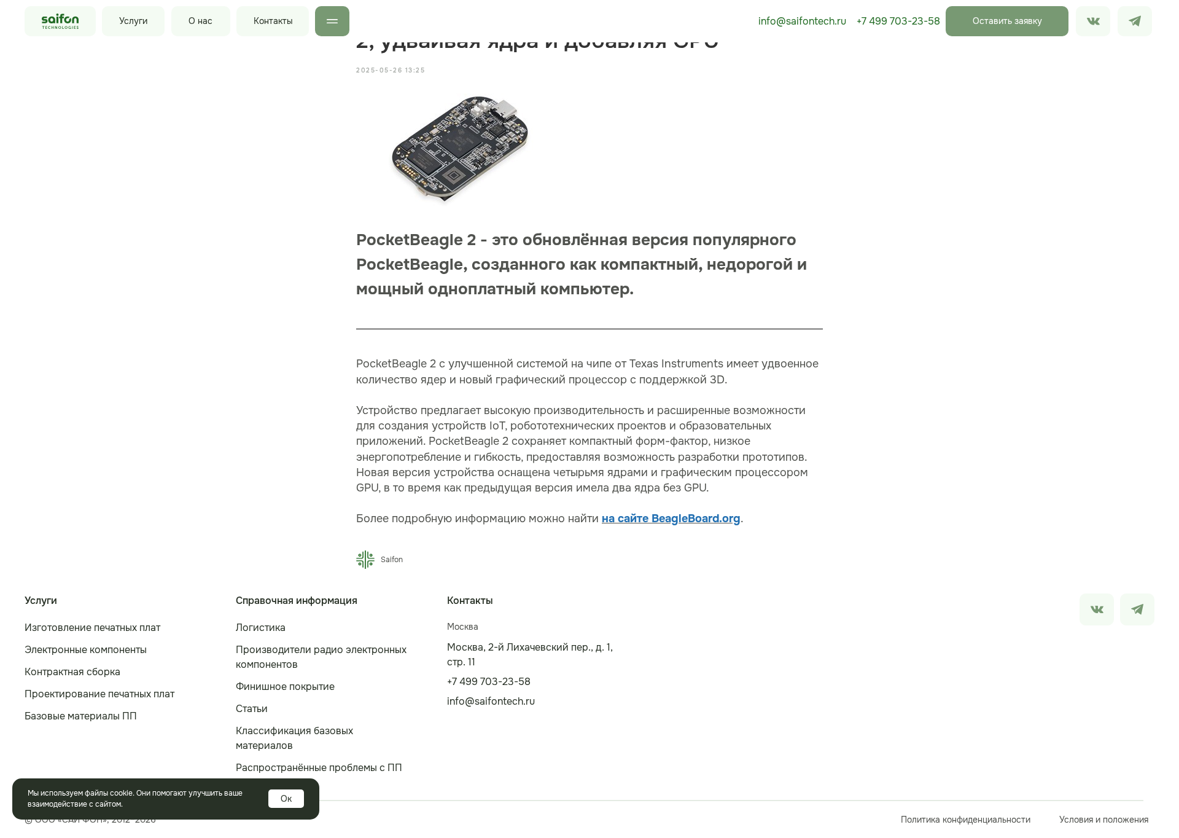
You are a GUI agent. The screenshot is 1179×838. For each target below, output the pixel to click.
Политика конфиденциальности (965, 819)
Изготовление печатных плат (92, 627)
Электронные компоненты (86, 649)
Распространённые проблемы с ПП (319, 767)
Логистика (261, 627)
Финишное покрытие (285, 686)
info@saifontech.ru (802, 21)
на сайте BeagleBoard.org (671, 518)
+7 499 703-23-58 (898, 21)
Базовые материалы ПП (81, 716)
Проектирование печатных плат (99, 693)
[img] (1135, 21)
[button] (1007, 21)
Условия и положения (1103, 819)
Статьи (252, 708)
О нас (200, 20)
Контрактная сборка (72, 671)
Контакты (273, 20)
